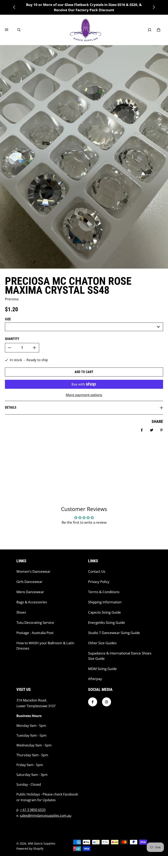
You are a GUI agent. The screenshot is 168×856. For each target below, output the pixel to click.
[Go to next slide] (154, 7)
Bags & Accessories (31, 602)
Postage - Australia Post (34, 632)
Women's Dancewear (33, 571)
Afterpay (95, 678)
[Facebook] (92, 701)
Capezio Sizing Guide (104, 612)
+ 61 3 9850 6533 (32, 810)
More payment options (84, 394)
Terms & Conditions (103, 591)
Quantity (12, 339)
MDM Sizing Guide (102, 668)
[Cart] (158, 29)
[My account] (149, 29)
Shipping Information (104, 602)
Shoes (21, 612)
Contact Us (96, 571)
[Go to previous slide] (14, 7)
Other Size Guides (102, 643)
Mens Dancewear (30, 591)
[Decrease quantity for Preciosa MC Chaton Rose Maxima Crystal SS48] (9, 347)
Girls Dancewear (29, 581)
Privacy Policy (98, 581)
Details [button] (10, 407)
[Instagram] (106, 701)
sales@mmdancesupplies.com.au (45, 815)
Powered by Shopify (29, 848)
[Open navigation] (9, 29)
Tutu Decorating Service (35, 622)
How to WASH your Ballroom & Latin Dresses (45, 646)
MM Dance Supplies (41, 843)
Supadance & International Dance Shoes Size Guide (119, 656)
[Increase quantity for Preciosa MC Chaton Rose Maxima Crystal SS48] (34, 347)
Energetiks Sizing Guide (106, 622)
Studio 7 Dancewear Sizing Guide (114, 632)
